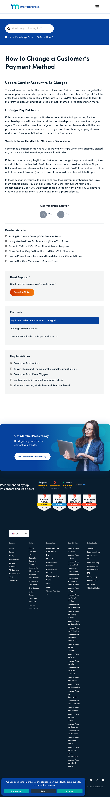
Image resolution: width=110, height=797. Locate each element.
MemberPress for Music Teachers (73, 671)
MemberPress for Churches (73, 709)
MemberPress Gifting (51, 571)
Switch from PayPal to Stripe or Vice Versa (34, 336)
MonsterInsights (52, 576)
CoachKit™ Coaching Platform (33, 561)
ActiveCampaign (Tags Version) (52, 550)
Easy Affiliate (92, 581)
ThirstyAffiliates (93, 588)
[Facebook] (91, 780)
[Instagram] (97, 780)
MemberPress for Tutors (73, 662)
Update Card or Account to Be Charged (33, 320)
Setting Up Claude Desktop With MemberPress (35, 236)
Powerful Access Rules (34, 576)
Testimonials (14, 560)
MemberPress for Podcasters (73, 629)
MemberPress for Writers (73, 656)
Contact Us (13, 581)
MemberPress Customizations (93, 568)
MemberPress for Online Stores (73, 741)
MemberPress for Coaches (73, 679)
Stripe (48, 584)
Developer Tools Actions (27, 363)
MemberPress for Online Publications (73, 638)
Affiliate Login (14, 570)
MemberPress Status (92, 557)
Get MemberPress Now (30, 457)
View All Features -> (33, 607)
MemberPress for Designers (73, 732)
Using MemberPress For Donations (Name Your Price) (38, 241)
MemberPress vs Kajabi (73, 550)
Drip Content (34, 588)
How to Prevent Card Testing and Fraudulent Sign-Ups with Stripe (45, 256)
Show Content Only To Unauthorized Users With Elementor (42, 251)
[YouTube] (103, 780)
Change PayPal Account (24, 328)
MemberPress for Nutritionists (74, 686)
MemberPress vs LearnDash (73, 563)
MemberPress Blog (14, 575)
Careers (12, 552)
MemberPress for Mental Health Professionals (73, 752)
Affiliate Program (12, 565)
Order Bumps (31, 593)
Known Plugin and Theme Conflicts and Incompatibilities (45, 369)
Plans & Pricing (93, 563)
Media (11, 556)
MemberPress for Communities (73, 694)
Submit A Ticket (22, 292)
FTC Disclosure (96, 787)
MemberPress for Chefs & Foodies (73, 598)
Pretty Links (91, 584)
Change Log (92, 577)
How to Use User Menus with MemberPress (33, 261)
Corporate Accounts (33, 600)
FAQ (89, 573)
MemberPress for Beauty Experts (73, 614)
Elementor (50, 559)
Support (90, 548)
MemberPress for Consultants (74, 702)
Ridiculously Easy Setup (33, 583)
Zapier (48, 587)
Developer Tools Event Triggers (31, 374)
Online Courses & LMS (33, 551)
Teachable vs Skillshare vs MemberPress (73, 581)
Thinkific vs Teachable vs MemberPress (73, 572)
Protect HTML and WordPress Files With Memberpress (39, 246)
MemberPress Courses (51, 564)
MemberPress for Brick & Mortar (73, 763)
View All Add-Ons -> (53, 592)
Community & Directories (34, 569)
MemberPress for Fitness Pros (74, 622)
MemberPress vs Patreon (73, 589)
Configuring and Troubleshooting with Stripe (38, 380)
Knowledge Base (93, 552)
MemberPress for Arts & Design (73, 717)
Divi (47, 555)
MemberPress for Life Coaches (73, 648)
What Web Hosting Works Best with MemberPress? (42, 385)
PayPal (49, 580)
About (11, 548)
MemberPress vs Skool (73, 556)
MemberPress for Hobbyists (73, 725)
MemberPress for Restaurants (74, 606)
